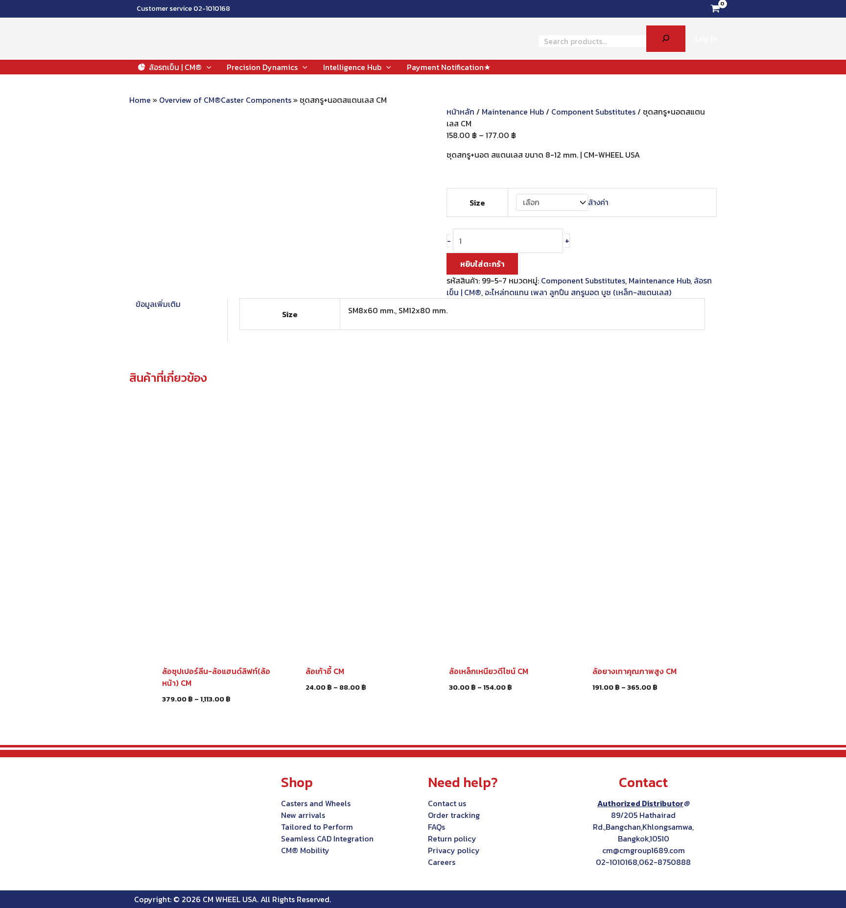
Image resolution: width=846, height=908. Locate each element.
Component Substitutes (593, 111)
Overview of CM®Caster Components (225, 100)
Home (140, 100)
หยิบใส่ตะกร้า (482, 264)
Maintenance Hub (513, 111)
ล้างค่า (598, 202)
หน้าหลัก (460, 111)
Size (477, 203)
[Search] (665, 38)
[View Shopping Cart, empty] (715, 8)
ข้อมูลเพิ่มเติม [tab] (158, 304)
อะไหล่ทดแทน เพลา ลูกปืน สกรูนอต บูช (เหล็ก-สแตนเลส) (578, 292)
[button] (207, 67)
